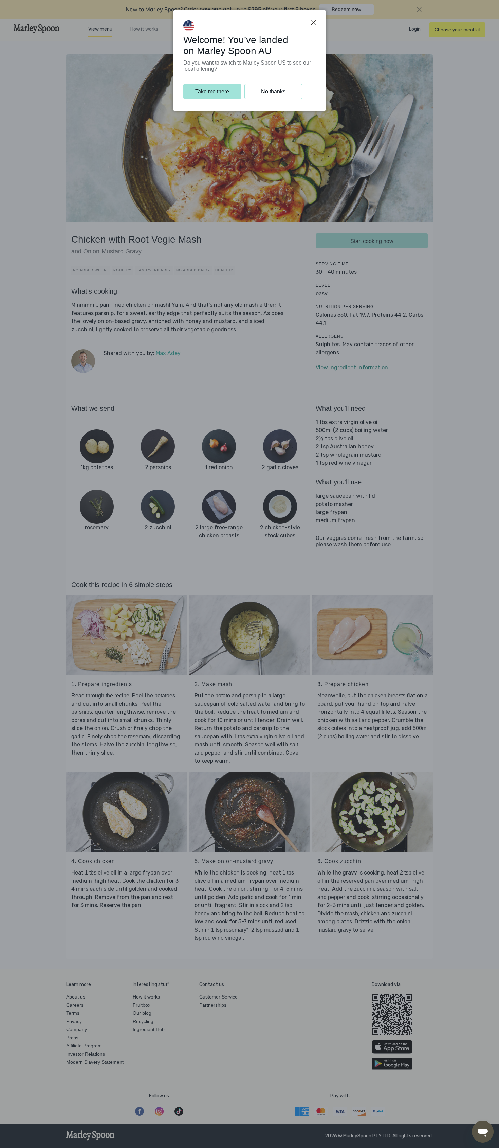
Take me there (212, 91)
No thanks (273, 91)
